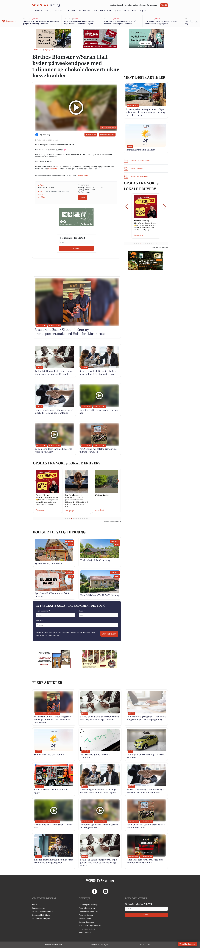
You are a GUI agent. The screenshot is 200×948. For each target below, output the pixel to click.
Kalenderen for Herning (88, 911)
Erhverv (59, 11)
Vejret (143, 11)
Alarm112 (37, 11)
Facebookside (53, 169)
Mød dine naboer (102, 11)
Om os (35, 904)
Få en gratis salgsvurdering (90, 925)
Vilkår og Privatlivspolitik (42, 911)
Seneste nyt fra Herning (88, 904)
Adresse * (39, 620)
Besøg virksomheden (107, 135)
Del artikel (89, 135)
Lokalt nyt (84, 11)
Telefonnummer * (43, 611)
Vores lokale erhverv (87, 908)
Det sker (71, 11)
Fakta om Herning (86, 915)
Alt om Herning (85, 932)
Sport (118, 11)
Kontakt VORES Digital (41, 915)
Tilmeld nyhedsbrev (188, 944)
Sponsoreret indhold (87, 929)
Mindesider (130, 11)
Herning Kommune (86, 922)
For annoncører (38, 908)
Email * (81, 611)
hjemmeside (83, 176)
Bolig (48, 11)
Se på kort (42, 197)
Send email (42, 194)
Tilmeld (164, 5)
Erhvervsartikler (85, 918)
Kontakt (82, 197)
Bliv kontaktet (109, 633)
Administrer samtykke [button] (41, 918)
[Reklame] (53, 38)
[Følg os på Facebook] (94, 891)
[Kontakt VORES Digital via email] (105, 891)
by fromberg (43, 185)
